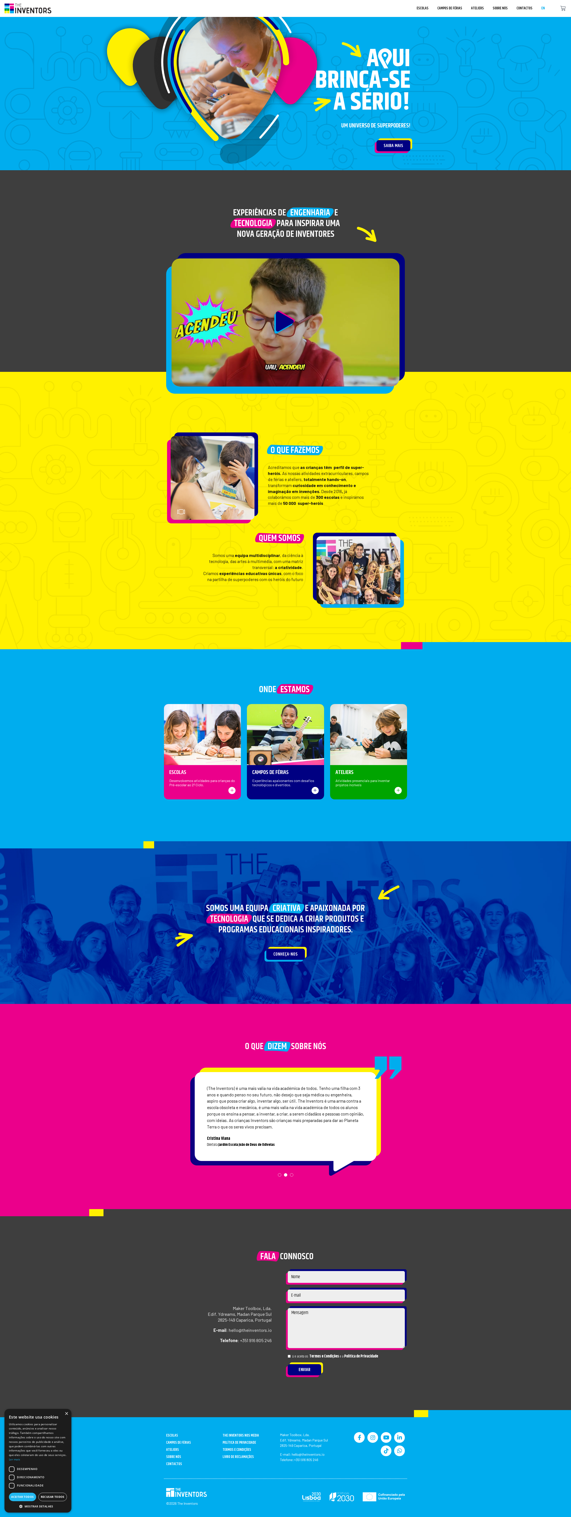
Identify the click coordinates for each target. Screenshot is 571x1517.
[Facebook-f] (359, 1437)
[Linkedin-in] (399, 1437)
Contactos (524, 8)
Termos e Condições (324, 1356)
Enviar (304, 1369)
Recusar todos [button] (52, 1497)
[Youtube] (386, 1437)
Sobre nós (500, 8)
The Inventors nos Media (241, 1435)
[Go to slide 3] (247, 512)
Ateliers (477, 8)
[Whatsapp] (399, 1450)
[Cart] (563, 8)
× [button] (66, 1413)
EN (543, 8)
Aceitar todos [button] (22, 1497)
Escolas (422, 8)
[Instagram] (372, 1437)
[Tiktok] (386, 1450)
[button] (285, 322)
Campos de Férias (449, 8)
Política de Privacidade (361, 1356)
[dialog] (37, 1461)
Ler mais (14, 1459)
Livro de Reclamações (238, 1457)
